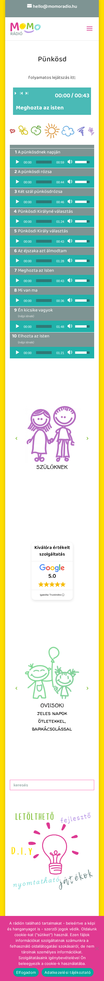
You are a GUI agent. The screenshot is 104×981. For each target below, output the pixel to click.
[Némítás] (70, 162)
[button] (52, 438)
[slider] (44, 162)
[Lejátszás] (17, 162)
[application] (52, 162)
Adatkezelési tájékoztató (67, 972)
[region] (52, 438)
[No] (97, 948)
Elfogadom (26, 972)
